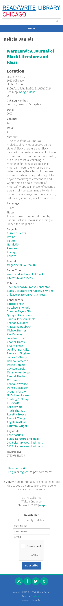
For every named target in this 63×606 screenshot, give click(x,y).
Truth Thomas (16, 411)
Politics (11, 256)
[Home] (31, 16)
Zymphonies (35, 596)
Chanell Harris (16, 342)
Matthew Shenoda (18, 308)
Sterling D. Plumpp (18, 399)
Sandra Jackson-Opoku (21, 319)
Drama (11, 237)
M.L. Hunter (14, 380)
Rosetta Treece (16, 415)
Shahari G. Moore (17, 323)
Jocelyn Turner (16, 338)
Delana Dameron (17, 361)
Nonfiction (13, 245)
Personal (12, 248)
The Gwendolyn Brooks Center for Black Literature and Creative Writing (30, 289)
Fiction (11, 241)
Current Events (16, 233)
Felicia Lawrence (17, 384)
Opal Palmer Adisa (18, 350)
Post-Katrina (15, 435)
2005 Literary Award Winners (25, 443)
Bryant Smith (15, 346)
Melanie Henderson (19, 373)
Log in (12, 472)
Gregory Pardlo (16, 392)
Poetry (11, 252)
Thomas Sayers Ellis (19, 311)
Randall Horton (16, 376)
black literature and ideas (23, 439)
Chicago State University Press (26, 295)
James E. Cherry (17, 357)
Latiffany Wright (17, 426)
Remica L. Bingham (19, 353)
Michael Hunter (16, 331)
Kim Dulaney (14, 334)
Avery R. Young (16, 418)
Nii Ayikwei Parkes (18, 395)
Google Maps (27, 92)
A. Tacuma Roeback (19, 327)
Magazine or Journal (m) (22, 265)
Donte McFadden (17, 388)
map (42, 505)
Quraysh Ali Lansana (19, 315)
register (24, 472)
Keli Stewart (14, 407)
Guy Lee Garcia (16, 369)
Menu (31, 28)
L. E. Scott (13, 403)
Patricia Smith (15, 304)
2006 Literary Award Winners (25, 446)
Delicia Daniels (16, 365)
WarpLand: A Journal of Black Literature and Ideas (30, 56)
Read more (16, 468)
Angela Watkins (16, 422)
